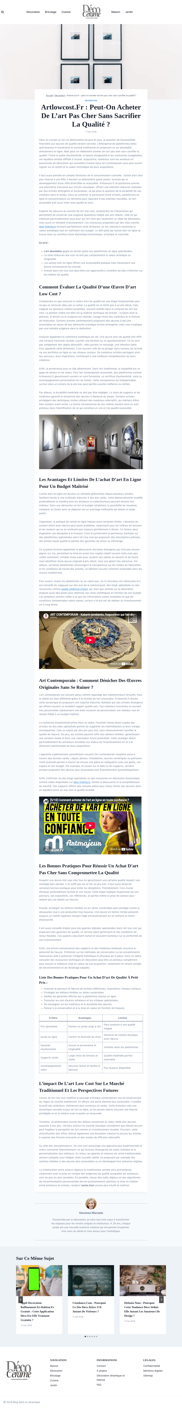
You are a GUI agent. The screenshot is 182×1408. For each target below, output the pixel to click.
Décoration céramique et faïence (111, 1377)
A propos (102, 1370)
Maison (115, 11)
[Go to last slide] (20, 1299)
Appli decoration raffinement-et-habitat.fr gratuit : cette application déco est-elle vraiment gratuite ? (37, 1311)
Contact (101, 1365)
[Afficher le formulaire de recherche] (2, 12)
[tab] (85, 1336)
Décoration (33, 11)
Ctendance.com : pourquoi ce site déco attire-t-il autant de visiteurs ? (89, 1307)
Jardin (129, 11)
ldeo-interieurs (47, 226)
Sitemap (148, 1375)
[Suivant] (161, 1299)
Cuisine (66, 11)
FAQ (99, 1384)
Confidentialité (151, 1365)
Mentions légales (153, 1370)
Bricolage (50, 11)
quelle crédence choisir (74, 589)
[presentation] (39, 1280)
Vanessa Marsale (91, 1213)
